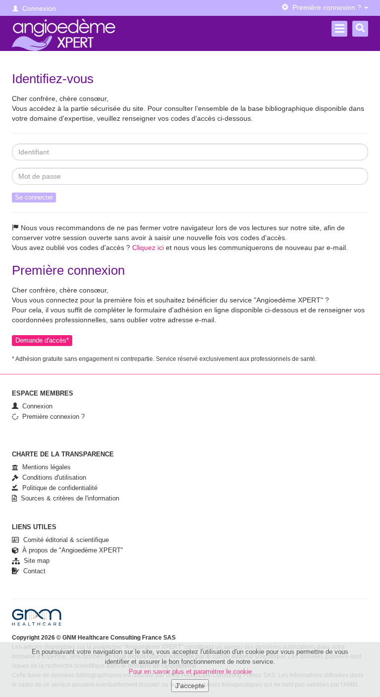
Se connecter (34, 197)
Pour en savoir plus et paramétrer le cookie (190, 671)
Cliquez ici (148, 247)
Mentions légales (44, 467)
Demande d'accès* (42, 340)
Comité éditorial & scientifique (64, 540)
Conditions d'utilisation (52, 477)
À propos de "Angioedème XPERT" (70, 550)
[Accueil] (63, 35)
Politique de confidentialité (57, 488)
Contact (32, 571)
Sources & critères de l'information (68, 498)
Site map (34, 560)
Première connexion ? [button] (325, 7)
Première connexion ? (51, 416)
